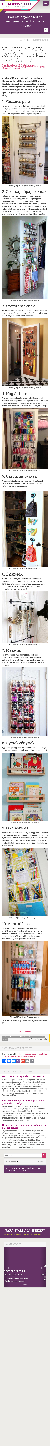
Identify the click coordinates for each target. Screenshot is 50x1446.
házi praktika (40, 1037)
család (5, 1037)
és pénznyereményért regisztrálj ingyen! (25, 1232)
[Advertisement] (25, 1199)
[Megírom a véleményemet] (3, 1023)
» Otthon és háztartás (38, 1039)
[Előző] (7, 1267)
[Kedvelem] (18, 1020)
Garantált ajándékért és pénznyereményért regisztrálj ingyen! (25, 21)
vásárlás (31, 1037)
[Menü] (46, 3)
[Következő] (43, 1267)
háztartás (23, 1037)
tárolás (5, 1039)
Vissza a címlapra (25, 1031)
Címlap (41, 1161)
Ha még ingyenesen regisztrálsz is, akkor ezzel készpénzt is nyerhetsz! (24, 1055)
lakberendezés (14, 1037)
